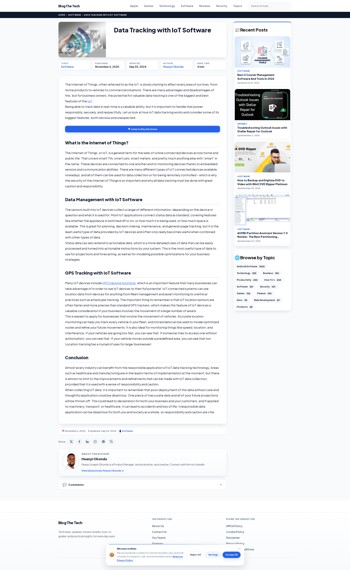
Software (187, 5)
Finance (264, 293)
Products (244, 306)
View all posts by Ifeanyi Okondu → (102, 470)
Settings (213, 554)
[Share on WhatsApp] (95, 441)
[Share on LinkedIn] (87, 441)
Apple (134, 5)
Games (148, 5)
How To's (272, 280)
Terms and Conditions (240, 549)
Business (271, 273)
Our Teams (159, 537)
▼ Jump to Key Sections (142, 129)
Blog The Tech (69, 6)
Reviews (204, 5)
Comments (73, 484)
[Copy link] (111, 441)
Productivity (247, 280)
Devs (242, 300)
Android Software (251, 266)
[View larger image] (82, 39)
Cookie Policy (235, 531)
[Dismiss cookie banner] (239, 548)
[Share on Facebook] (79, 441)
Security (221, 5)
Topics (237, 5)
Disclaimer (233, 537)
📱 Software (126, 431)
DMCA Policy (234, 526)
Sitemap (157, 543)
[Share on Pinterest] (103, 441)
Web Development (267, 300)
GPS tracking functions (119, 283)
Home (61, 15)
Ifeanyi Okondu (173, 66)
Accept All (232, 554)
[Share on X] (71, 441)
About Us (158, 526)
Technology (167, 5)
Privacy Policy (235, 543)
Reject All (195, 554)
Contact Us (159, 531)
